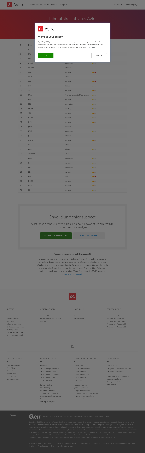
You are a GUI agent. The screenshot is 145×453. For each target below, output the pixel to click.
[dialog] (72, 42)
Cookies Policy (90, 47)
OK (46, 55)
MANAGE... (99, 55)
